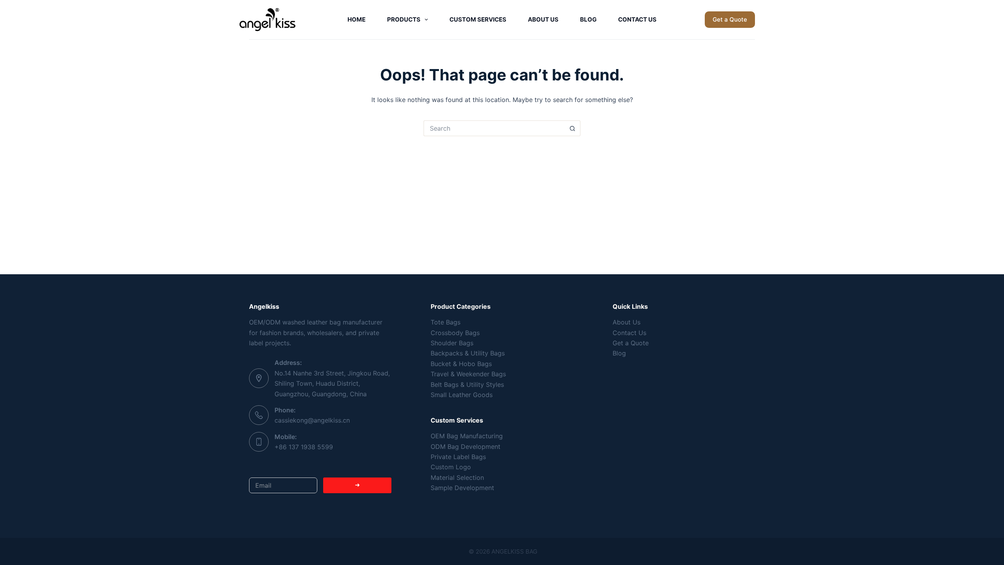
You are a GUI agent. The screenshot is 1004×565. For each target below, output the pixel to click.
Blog (588, 19)
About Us (543, 19)
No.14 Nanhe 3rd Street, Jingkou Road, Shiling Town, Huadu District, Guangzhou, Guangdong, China (332, 383)
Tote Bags (445, 322)
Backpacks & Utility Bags (468, 353)
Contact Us (637, 19)
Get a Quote (730, 19)
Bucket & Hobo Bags (461, 364)
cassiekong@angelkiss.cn (312, 420)
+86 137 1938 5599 (304, 447)
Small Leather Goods (462, 395)
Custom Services (477, 19)
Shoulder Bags (452, 343)
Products (403, 19)
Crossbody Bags (455, 333)
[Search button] (572, 128)
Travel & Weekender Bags (468, 374)
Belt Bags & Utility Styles (467, 384)
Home (356, 19)
